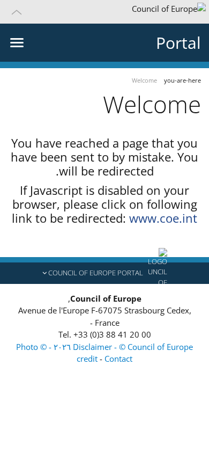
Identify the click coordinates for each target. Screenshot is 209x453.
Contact (118, 358)
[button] (104, 12)
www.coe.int (163, 218)
